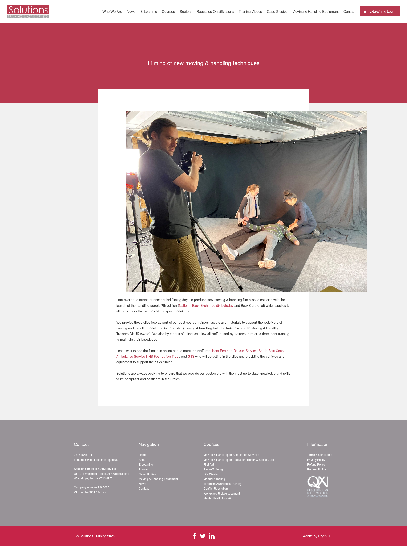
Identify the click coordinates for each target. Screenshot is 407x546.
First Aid (209, 464)
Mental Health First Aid (218, 498)
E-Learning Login (382, 10)
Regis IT (324, 535)
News (131, 11)
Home (143, 455)
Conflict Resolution (216, 488)
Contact (349, 11)
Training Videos (250, 11)
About (142, 460)
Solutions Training (93, 535)
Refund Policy (316, 464)
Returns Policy (316, 469)
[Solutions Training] (28, 15)
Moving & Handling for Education (225, 460)
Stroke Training (213, 469)
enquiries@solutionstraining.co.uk (96, 460)
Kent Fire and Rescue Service (234, 350)
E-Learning (148, 11)
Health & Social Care (260, 460)
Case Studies (277, 11)
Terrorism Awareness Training (223, 484)
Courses (168, 11)
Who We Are (112, 11)
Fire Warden (211, 474)
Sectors (186, 11)
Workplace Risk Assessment (222, 493)
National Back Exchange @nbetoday (206, 305)
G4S (191, 356)
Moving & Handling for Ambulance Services (231, 455)
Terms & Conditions (319, 455)
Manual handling (214, 479)
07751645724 (83, 455)
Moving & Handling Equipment (315, 11)
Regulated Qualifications (215, 11)
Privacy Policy (316, 460)
